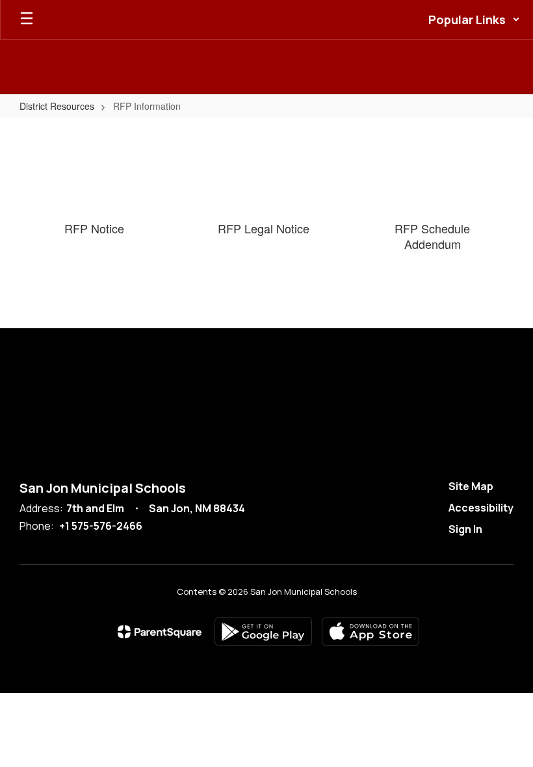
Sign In (465, 529)
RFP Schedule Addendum (432, 236)
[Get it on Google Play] (263, 631)
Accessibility (481, 507)
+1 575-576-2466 (100, 526)
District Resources (57, 105)
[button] (474, 19)
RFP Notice (94, 228)
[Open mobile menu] (27, 19)
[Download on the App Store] (370, 631)
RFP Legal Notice (263, 228)
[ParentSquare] (159, 632)
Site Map (470, 486)
